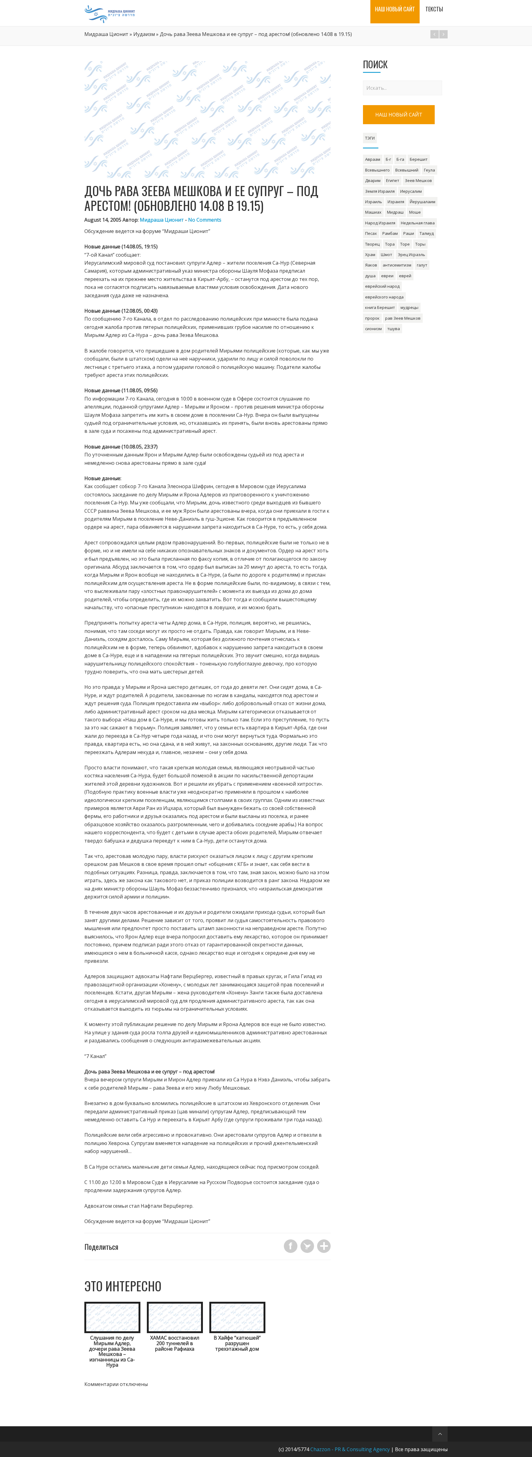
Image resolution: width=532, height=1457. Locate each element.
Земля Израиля (380, 191)
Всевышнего (377, 170)
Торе (405, 244)
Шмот (386, 254)
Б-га (400, 159)
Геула (429, 170)
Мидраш (395, 212)
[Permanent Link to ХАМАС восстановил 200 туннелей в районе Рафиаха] (175, 1331)
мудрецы (409, 307)
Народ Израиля (380, 223)
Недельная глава (418, 223)
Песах (371, 233)
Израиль (373, 201)
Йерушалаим (422, 201)
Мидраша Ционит (106, 34)
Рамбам (390, 233)
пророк (372, 318)
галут (422, 265)
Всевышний (406, 170)
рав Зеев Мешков (403, 318)
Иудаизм (144, 34)
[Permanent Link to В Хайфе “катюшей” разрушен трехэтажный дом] (237, 1331)
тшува (393, 328)
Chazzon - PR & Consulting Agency (350, 1449)
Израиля (396, 201)
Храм (370, 254)
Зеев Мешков (418, 180)
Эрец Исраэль (411, 254)
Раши (408, 233)
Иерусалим (411, 191)
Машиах (373, 212)
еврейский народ (382, 286)
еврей (405, 275)
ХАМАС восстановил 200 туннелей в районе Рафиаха (174, 1343)
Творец (372, 244)
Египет (392, 180)
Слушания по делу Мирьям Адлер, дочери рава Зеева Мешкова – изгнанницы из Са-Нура (112, 1351)
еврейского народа (384, 297)
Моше (415, 212)
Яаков (371, 265)
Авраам (372, 159)
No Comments (204, 219)
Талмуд (427, 233)
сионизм (373, 328)
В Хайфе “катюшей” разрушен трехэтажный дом (237, 1343)
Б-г (388, 159)
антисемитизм (397, 265)
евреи (387, 275)
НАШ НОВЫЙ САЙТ (398, 114)
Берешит (419, 159)
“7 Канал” (95, 1056)
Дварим (373, 180)
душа (370, 275)
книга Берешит (380, 307)
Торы (420, 244)
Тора (390, 244)
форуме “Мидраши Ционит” (176, 231)
